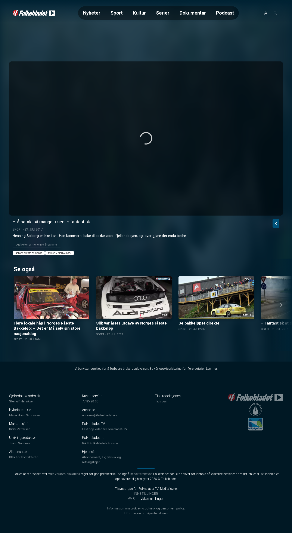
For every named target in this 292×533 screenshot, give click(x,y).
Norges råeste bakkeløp (28, 253)
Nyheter (91, 13)
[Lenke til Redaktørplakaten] (255, 409)
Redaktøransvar (141, 474)
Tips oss (161, 401)
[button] (146, 138)
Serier (162, 13)
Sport (117, 13)
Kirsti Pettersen (19, 429)
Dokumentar (193, 13)
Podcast (225, 13)
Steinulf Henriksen (21, 401)
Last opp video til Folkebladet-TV (104, 429)
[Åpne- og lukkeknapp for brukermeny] (265, 13)
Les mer (211, 369)
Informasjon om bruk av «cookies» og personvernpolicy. (146, 508)
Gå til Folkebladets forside (100, 443)
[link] (34, 13)
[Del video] (276, 223)
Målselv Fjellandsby (59, 253)
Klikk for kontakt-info (23, 457)
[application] (146, 138)
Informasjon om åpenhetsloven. (146, 513)
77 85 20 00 (90, 401)
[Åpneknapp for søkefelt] (275, 13)
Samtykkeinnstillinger (148, 499)
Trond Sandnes (19, 443)
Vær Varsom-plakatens (64, 474)
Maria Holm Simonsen (24, 415)
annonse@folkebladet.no (99, 415)
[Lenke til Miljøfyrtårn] (255, 424)
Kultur (139, 13)
